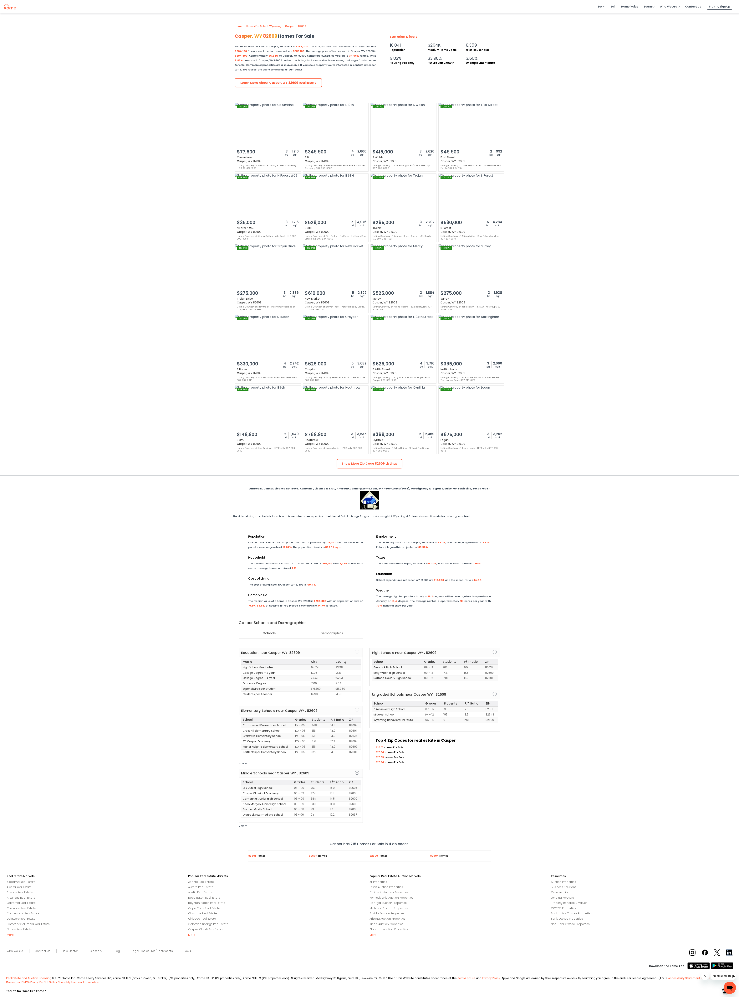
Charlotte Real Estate (202, 913)
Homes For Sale (256, 26)
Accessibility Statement (684, 978)
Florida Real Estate (19, 929)
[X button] (717, 952)
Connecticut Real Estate (23, 913)
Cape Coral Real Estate (204, 908)
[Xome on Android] (722, 965)
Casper (289, 26)
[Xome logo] (10, 6)
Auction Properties (563, 882)
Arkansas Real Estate (21, 898)
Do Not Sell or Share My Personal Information (69, 982)
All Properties (378, 882)
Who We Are (668, 6)
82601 (379, 747)
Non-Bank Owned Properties (570, 924)
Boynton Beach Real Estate (206, 903)
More (10, 935)
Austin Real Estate (200, 892)
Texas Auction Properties (386, 887)
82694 (380, 762)
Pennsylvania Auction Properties (391, 898)
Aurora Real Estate (200, 887)
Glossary (96, 951)
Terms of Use (466, 978)
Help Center (70, 951)
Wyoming (275, 26)
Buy (600, 6)
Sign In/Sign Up (719, 6)
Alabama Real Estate (21, 882)
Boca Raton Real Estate (204, 898)
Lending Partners (562, 898)
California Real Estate (21, 903)
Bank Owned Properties (567, 919)
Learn (648, 6)
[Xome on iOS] (699, 965)
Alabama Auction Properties (389, 929)
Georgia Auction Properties (388, 903)
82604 (380, 752)
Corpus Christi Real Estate (205, 929)
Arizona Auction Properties (387, 919)
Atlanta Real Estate (201, 882)
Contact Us (693, 6)
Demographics (331, 633)
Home (238, 26)
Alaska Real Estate (19, 887)
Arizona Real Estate (20, 892)
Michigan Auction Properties (389, 908)
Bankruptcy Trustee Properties (571, 913)
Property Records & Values (569, 903)
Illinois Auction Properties (386, 924)
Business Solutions (563, 887)
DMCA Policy (30, 982)
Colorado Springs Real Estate (208, 924)
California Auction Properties (389, 892)
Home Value (629, 6)
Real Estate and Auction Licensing (28, 978)
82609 (302, 26)
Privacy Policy (491, 978)
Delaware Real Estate (21, 919)
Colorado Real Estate (21, 908)
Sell (613, 6)
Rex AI (188, 951)
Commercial (559, 892)
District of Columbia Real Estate (28, 924)
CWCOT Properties (563, 908)
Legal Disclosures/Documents (152, 951)
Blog (117, 951)
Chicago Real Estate (202, 919)
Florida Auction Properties (387, 913)
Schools (269, 633)
